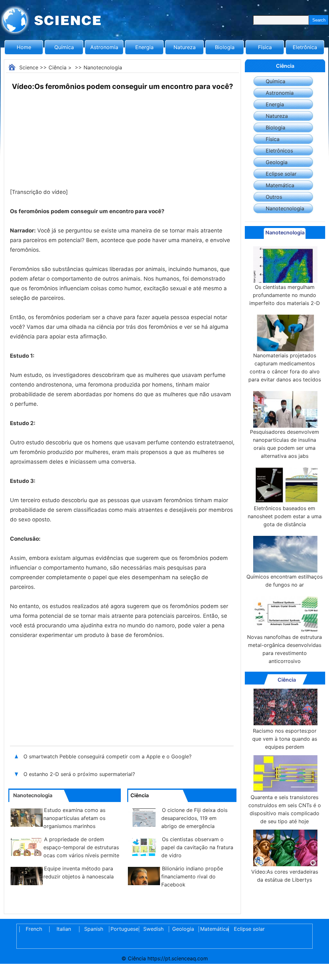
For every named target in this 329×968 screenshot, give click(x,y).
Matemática (280, 185)
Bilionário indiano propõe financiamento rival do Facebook (192, 876)
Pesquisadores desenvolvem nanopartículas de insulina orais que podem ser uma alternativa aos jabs (284, 444)
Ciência (58, 67)
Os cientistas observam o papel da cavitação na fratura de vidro (197, 847)
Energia (144, 47)
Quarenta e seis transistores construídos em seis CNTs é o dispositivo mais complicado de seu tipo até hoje (284, 809)
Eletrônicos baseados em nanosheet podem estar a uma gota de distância (285, 516)
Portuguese (123, 929)
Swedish (153, 929)
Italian (64, 929)
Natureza (184, 47)
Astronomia (104, 47)
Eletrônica (305, 47)
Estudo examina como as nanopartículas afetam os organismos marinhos (74, 818)
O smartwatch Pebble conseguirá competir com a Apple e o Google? (107, 756)
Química (64, 47)
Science (28, 67)
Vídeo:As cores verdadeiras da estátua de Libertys (284, 875)
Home (24, 47)
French (34, 929)
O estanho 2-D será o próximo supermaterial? (79, 774)
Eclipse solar (281, 173)
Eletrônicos (279, 150)
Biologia (225, 47)
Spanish (93, 929)
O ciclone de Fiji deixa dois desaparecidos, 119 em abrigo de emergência (194, 818)
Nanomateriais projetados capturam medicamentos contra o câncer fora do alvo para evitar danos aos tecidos (284, 367)
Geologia (277, 162)
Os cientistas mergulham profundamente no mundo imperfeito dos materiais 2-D (284, 295)
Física (265, 47)
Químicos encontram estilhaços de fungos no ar (284, 580)
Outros (274, 197)
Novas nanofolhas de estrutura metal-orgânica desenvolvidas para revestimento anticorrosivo (284, 649)
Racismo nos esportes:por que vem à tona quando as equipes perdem (284, 739)
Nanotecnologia (103, 67)
